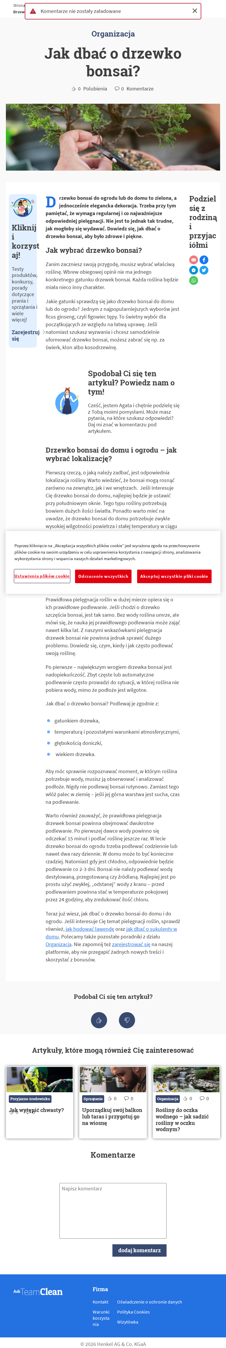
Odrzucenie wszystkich (103, 576)
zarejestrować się (131, 944)
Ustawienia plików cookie (42, 576)
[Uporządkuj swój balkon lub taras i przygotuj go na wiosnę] (113, 1102)
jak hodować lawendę (90, 928)
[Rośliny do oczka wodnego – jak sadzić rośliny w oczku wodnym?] (186, 1102)
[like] (99, 1020)
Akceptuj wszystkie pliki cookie (174, 576)
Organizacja (59, 944)
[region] (113, 562)
